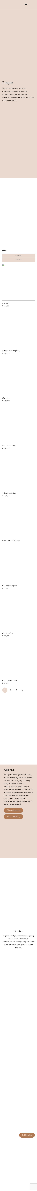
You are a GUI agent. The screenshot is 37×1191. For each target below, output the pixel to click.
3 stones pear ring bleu (10, 351)
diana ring (6, 398)
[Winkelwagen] (30, 4)
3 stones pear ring (9, 493)
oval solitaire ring (9, 445)
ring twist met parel (9, 586)
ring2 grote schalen (9, 680)
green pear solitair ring (11, 540)
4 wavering (6, 303)
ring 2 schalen (7, 633)
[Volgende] (28, 690)
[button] (25, 4)
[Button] (35, 4)
